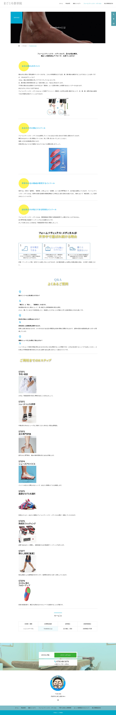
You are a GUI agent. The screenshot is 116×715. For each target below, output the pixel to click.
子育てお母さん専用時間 (65, 707)
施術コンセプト (77, 3)
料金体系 (68, 3)
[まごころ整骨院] (13, 3)
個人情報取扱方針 (108, 3)
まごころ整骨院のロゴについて (81, 707)
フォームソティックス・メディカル (92, 3)
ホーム (61, 3)
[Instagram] (58, 700)
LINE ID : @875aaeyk (65, 655)
